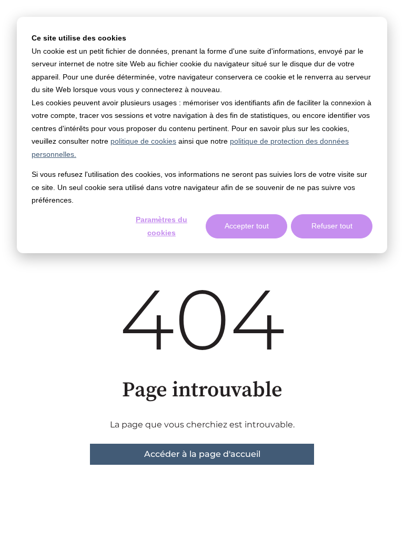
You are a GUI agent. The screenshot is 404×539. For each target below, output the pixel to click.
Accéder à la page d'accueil (202, 454)
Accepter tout (247, 226)
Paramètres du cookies (161, 226)
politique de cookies (143, 141)
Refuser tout (331, 226)
